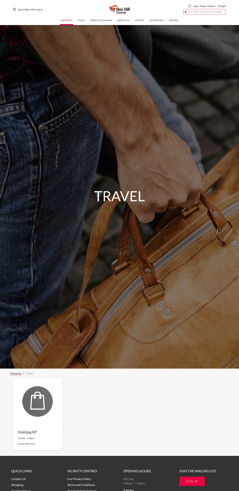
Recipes (173, 20)
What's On (123, 20)
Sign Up (192, 481)
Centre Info (156, 20)
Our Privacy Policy (79, 479)
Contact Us (18, 479)
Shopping (66, 20)
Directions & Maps (101, 20)
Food (81, 20)
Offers (139, 20)
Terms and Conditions (81, 485)
